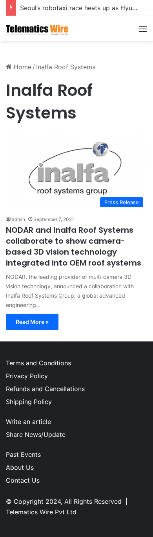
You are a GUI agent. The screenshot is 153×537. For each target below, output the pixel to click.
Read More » (32, 321)
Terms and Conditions (38, 363)
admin (18, 219)
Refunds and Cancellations (45, 389)
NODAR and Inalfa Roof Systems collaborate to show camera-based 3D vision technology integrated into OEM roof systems (73, 246)
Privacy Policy (27, 376)
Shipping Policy (29, 402)
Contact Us (23, 480)
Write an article (28, 422)
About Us (20, 467)
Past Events (23, 454)
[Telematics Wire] (37, 29)
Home (21, 67)
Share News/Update (36, 434)
